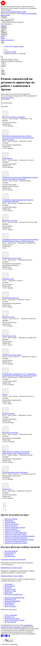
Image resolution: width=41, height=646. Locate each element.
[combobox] (9, 60)
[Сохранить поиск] (3, 71)
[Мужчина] (5, 173)
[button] (3, 36)
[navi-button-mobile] (3, 42)
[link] (4, 32)
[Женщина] (5, 113)
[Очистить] (3, 63)
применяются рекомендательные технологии (17, 626)
